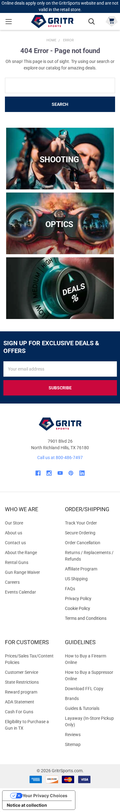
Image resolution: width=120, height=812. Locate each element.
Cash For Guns (19, 711)
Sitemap (73, 744)
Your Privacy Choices (44, 795)
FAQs (70, 588)
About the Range (21, 552)
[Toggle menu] (8, 21)
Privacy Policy (90, 598)
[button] (60, 158)
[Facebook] (38, 473)
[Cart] (111, 20)
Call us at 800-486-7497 (60, 457)
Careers (12, 582)
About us (13, 532)
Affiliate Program (81, 568)
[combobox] (60, 85)
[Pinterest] (71, 473)
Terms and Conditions (90, 618)
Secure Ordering (80, 532)
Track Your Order (81, 522)
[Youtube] (60, 473)
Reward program (21, 692)
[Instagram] (49, 473)
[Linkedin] (82, 473)
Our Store (14, 522)
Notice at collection (27, 805)
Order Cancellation (82, 542)
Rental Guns (16, 562)
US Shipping (76, 578)
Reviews (73, 734)
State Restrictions (22, 682)
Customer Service (21, 672)
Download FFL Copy (84, 688)
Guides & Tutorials (82, 708)
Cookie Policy (90, 608)
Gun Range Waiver (22, 572)
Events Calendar (20, 592)
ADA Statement (19, 701)
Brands (72, 698)
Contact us (15, 542)
